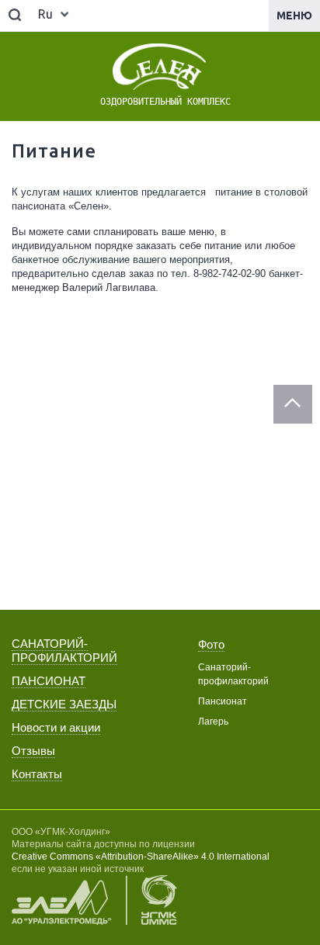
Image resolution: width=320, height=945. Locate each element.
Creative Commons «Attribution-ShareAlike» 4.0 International (141, 856)
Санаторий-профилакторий (233, 674)
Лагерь (213, 721)
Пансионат (222, 701)
